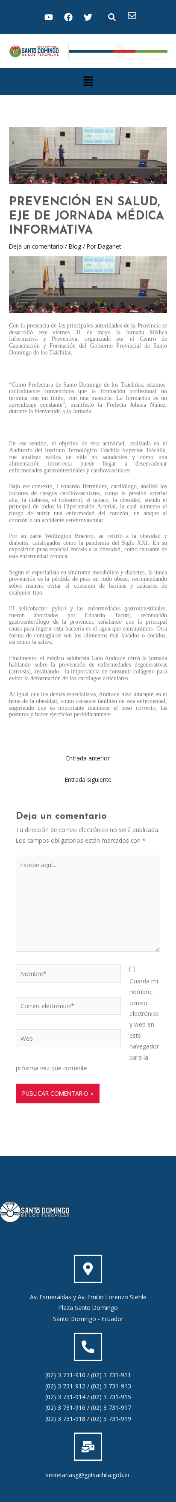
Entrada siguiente (88, 779)
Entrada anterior (88, 758)
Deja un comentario (36, 246)
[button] (112, 17)
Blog (75, 246)
